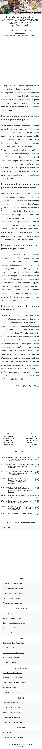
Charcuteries (20, 33)
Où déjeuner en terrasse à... (13, 717)
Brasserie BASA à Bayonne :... (13, 678)
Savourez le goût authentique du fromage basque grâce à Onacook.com (20, 473)
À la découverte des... (10, 687)
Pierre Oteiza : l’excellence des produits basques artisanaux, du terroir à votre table (32, 441)
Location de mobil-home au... (13, 722)
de (17, 746)
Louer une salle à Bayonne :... (13, 692)
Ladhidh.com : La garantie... (13, 648)
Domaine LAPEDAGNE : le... (13, 583)
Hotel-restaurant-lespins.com (23, 744)
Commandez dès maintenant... (14, 623)
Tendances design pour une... (13, 603)
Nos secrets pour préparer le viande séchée (21, 496)
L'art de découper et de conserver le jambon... (20, 35)
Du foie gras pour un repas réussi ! (20, 513)
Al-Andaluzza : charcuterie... (13, 658)
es (22, 746)
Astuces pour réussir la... (11, 732)
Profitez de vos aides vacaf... (13, 712)
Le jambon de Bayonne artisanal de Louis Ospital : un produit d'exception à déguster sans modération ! (20, 481)
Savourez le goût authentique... (14, 628)
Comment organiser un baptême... (15, 682)
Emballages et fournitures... (12, 673)
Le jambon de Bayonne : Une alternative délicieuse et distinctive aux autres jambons (20, 508)
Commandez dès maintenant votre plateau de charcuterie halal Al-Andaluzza (8, 440)
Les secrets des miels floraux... (14, 588)
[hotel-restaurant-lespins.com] (21, 7)
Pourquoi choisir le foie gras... (13, 653)
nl (25, 746)
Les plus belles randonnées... (13, 707)
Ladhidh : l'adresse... (10, 662)
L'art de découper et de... (12, 618)
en (20, 746)
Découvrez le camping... (11, 702)
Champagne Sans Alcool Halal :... (14, 643)
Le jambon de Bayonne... (12, 633)
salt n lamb (19, 286)
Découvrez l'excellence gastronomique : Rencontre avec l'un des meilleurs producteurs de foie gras (20, 489)
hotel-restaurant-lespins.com (21, 30)
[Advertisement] (21, 58)
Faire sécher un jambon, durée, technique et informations (19, 501)
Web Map (6, 527)
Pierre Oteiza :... (8, 613)
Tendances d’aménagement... (13, 593)
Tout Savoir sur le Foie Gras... (13, 737)
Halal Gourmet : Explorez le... (13, 598)
